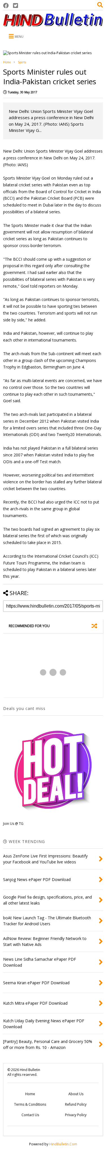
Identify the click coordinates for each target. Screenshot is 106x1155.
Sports (22, 62)
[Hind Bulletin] (53, 23)
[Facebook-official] (6, 5)
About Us (75, 1093)
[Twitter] (15, 5)
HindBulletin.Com (63, 1144)
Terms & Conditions (30, 1104)
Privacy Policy (75, 1114)
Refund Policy (75, 1104)
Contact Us (30, 1114)
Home (7, 62)
